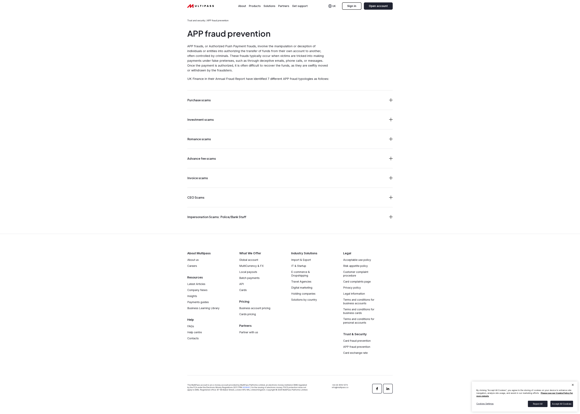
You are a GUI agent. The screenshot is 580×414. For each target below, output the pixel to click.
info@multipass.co (340, 387)
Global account (248, 259)
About (242, 6)
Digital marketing (301, 287)
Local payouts (248, 271)
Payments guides (198, 302)
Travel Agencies (301, 281)
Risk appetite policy (355, 265)
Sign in (351, 6)
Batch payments (249, 278)
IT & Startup (298, 265)
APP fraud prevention (356, 346)
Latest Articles (196, 284)
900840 (246, 387)
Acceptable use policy (357, 259)
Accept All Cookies (561, 403)
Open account (378, 6)
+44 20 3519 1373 (340, 385)
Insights (192, 296)
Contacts (193, 338)
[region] (525, 397)
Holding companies (303, 293)
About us (193, 259)
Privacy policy (352, 287)
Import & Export (301, 259)
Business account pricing (254, 308)
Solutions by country (304, 299)
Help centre (194, 332)
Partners (283, 6)
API (241, 284)
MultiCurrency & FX (251, 265)
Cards (243, 290)
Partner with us (248, 332)
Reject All (537, 403)
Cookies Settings (485, 403)
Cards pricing (247, 314)
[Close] (572, 385)
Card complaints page (357, 281)
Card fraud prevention (357, 340)
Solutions (269, 6)
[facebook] (377, 388)
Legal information (354, 293)
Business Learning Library (203, 308)
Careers (192, 265)
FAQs (190, 326)
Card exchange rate (355, 352)
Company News (197, 290)
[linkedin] (388, 388)
